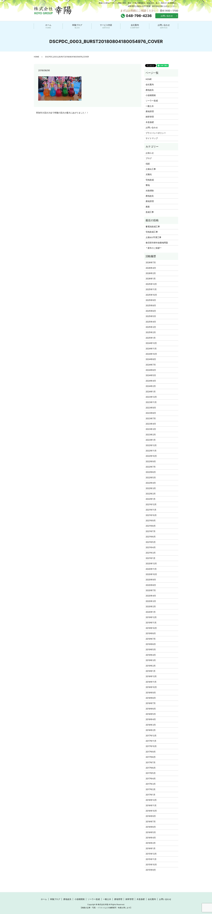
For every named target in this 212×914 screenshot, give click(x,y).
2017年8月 (151, 757)
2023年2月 (151, 434)
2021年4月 (151, 547)
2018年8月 (151, 698)
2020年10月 (151, 574)
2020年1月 (151, 612)
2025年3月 (151, 327)
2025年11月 (151, 289)
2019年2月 (151, 665)
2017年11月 (151, 741)
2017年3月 (151, 784)
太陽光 (149, 174)
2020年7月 (151, 590)
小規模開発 (151, 95)
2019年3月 (151, 660)
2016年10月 (151, 810)
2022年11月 (151, 450)
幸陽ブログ (77, 26)
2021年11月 (151, 509)
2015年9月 (151, 870)
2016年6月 (151, 827)
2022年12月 (151, 445)
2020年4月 (151, 595)
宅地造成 (150, 180)
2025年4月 (151, 321)
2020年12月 (151, 563)
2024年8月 (151, 359)
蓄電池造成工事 (153, 226)
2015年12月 (151, 853)
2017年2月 (150, 789)
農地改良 (150, 90)
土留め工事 (151, 169)
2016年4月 (151, 837)
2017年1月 (150, 794)
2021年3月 (151, 552)
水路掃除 (150, 190)
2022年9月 (151, 461)
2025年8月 (151, 305)
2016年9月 (151, 816)
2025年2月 (151, 332)
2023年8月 (151, 413)
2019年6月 (151, 644)
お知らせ (150, 153)
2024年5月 (151, 375)
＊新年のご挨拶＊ (154, 248)
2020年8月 (151, 585)
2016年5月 (151, 832)
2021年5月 (151, 542)
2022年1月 (150, 499)
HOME (36, 57)
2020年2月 (151, 606)
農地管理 (150, 111)
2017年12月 (151, 735)
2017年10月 (151, 746)
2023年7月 (151, 418)
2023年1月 (151, 440)
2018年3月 (151, 725)
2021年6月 (151, 536)
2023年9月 (151, 407)
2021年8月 (151, 526)
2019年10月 (151, 628)
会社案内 (134, 26)
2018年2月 (151, 730)
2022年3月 (151, 488)
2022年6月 (151, 472)
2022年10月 (151, 456)
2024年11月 (151, 348)
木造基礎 (150, 122)
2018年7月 (151, 703)
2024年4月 (151, 381)
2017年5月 (151, 773)
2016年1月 (150, 848)
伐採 (148, 163)
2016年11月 (151, 805)
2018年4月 (151, 719)
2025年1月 (151, 338)
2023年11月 (151, 402)
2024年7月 (151, 364)
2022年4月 (151, 483)
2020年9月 (151, 579)
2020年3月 (151, 601)
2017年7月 (150, 762)
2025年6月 (151, 311)
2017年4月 (151, 778)
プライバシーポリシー (156, 133)
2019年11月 (151, 622)
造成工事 (150, 212)
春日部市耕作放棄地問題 (157, 242)
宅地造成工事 (152, 232)
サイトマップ (152, 138)
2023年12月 (151, 397)
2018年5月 (151, 714)
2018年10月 (151, 687)
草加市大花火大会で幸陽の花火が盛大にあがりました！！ (62, 112)
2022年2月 (151, 493)
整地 (148, 185)
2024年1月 (151, 391)
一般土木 (150, 106)
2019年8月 (151, 633)
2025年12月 (151, 284)
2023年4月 (151, 423)
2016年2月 (151, 843)
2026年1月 (151, 278)
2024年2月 (151, 386)
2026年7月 (151, 262)
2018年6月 (151, 708)
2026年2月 (151, 273)
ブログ (149, 158)
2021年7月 (150, 531)
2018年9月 (151, 692)
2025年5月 (151, 316)
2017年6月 (151, 768)
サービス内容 (106, 26)
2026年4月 (151, 268)
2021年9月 (151, 520)
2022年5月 (151, 477)
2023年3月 (151, 429)
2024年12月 (151, 343)
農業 (148, 206)
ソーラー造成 (152, 100)
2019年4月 (151, 655)
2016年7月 (151, 821)
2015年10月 (151, 864)
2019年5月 (151, 649)
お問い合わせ (167, 16)
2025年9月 (151, 300)
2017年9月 (151, 751)
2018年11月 (151, 682)
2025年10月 (151, 295)
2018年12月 (151, 676)
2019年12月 (151, 617)
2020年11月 (151, 569)
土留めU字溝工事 (153, 237)
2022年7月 (151, 466)
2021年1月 (150, 558)
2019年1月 (150, 671)
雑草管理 (150, 116)
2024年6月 (151, 370)
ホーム (48, 26)
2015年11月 (151, 859)
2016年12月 (151, 800)
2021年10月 (151, 515)
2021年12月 (151, 504)
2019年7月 (151, 639)
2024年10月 (151, 354)
